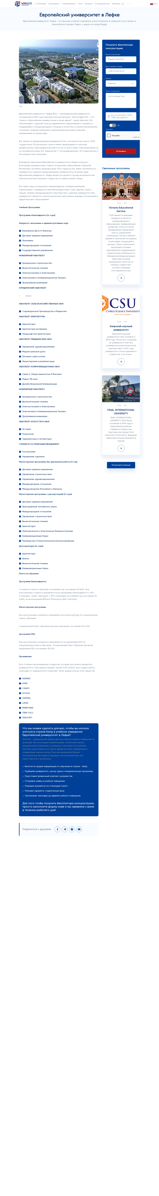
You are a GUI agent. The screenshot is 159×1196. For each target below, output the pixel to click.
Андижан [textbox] (112, 83)
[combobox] (121, 83)
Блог (81, 4)
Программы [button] (53, 4)
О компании (41, 4)
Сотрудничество (102, 4)
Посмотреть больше (121, 465)
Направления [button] (68, 4)
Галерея (88, 4)
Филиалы (116, 4)
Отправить (121, 151)
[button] (154, 4)
